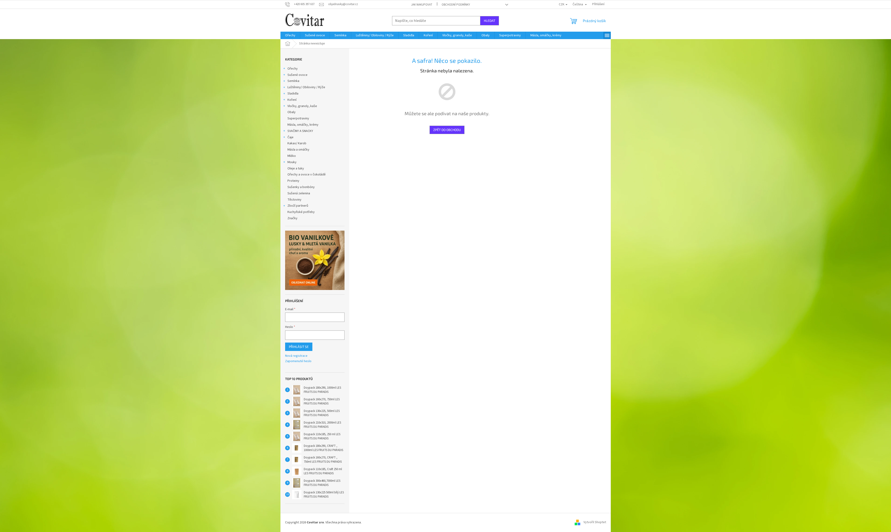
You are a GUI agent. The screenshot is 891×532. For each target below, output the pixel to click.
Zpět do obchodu (447, 130)
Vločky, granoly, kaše (302, 106)
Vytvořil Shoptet (595, 522)
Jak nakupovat (421, 5)
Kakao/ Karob (296, 143)
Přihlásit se (299, 347)
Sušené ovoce (297, 75)
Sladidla (292, 93)
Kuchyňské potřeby (301, 212)
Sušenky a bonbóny (301, 187)
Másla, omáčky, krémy (302, 124)
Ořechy (292, 68)
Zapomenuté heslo (298, 361)
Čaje (290, 137)
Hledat (489, 21)
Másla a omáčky (298, 149)
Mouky (292, 162)
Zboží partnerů (297, 205)
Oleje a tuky (295, 168)
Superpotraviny (298, 118)
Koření (292, 100)
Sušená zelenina (298, 193)
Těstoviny (294, 199)
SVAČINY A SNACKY (300, 131)
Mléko (291, 156)
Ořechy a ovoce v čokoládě (306, 174)
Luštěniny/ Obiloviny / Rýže (306, 87)
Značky (292, 218)
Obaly (291, 112)
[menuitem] (290, 35)
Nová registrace (296, 356)
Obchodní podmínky (456, 5)
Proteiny (293, 180)
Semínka (293, 81)
